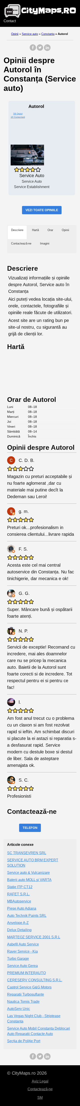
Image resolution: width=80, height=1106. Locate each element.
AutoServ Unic (18, 1009)
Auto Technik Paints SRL (26, 915)
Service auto (30, 34)
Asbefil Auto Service (23, 944)
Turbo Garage (18, 958)
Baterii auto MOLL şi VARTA (29, 880)
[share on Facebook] (32, 50)
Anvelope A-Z (18, 923)
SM (40, 1098)
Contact (10, 21)
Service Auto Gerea (22, 966)
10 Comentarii (18, 117)
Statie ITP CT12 (19, 887)
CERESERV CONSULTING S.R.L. (34, 980)
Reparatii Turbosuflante (25, 994)
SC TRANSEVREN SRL (26, 853)
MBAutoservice (19, 901)
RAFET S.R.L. (18, 894)
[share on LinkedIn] (47, 50)
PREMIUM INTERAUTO (26, 973)
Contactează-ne (40, 1089)
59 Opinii (17, 113)
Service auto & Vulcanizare (28, 873)
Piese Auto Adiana (21, 908)
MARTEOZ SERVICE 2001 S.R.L (33, 937)
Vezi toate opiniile (42, 210)
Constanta (47, 34)
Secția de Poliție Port (23, 1041)
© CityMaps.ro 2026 (27, 1073)
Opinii (14, 34)
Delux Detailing (19, 930)
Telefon (30, 828)
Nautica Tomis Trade (23, 1001)
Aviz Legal (40, 1081)
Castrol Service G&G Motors (29, 987)
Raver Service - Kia (22, 951)
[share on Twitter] (40, 50)
